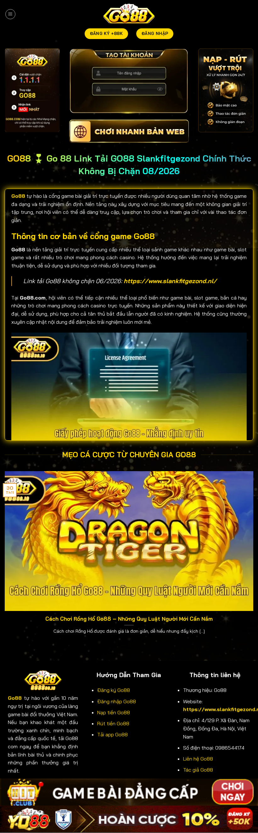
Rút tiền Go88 (113, 723)
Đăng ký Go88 (113, 690)
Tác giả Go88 (198, 770)
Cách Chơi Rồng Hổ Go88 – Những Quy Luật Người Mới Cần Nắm (129, 618)
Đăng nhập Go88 (116, 701)
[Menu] (10, 14)
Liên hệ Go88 (198, 759)
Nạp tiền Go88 (113, 712)
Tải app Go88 (112, 734)
